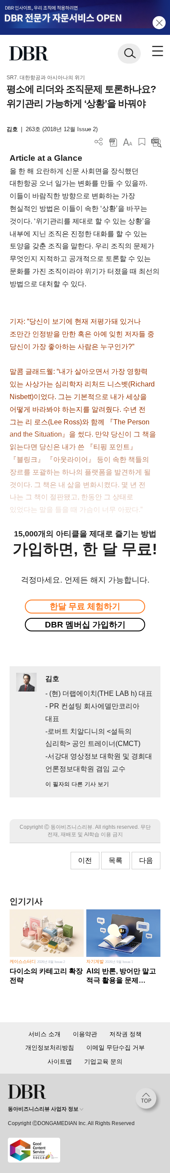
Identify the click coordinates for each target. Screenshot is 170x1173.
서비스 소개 (44, 1034)
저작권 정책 (125, 1034)
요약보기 (156, 142)
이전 (85, 860)
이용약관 (85, 1034)
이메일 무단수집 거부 (115, 1047)
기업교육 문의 (103, 1061)
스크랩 (142, 142)
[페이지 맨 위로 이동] (148, 1100)
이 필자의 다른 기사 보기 (77, 784)
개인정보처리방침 (49, 1047)
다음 (146, 860)
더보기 (99, 142)
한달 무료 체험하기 (85, 606)
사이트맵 (60, 1061)
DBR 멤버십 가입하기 (85, 624)
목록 (115, 860)
